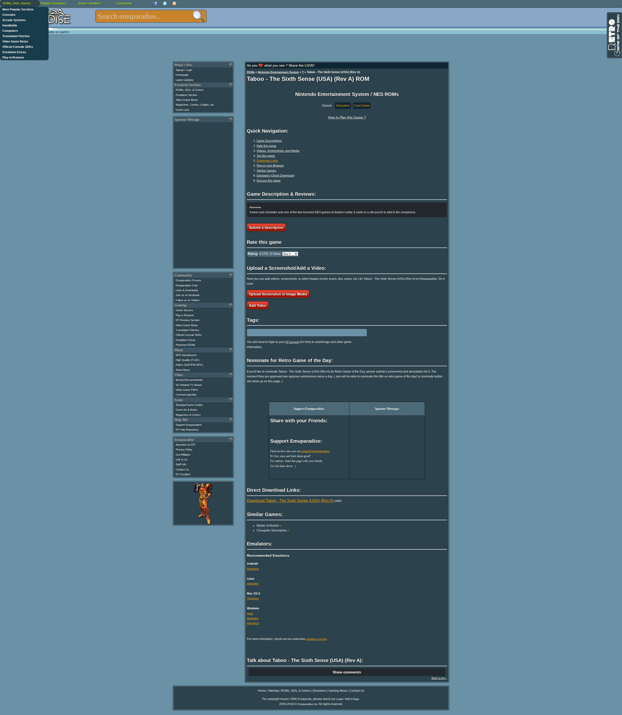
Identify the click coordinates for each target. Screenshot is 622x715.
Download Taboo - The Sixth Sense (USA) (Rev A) (290, 501)
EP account (292, 341)
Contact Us (182, 469)
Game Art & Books (187, 409)
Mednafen (253, 583)
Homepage (182, 74)
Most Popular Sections (18, 9)
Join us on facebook (187, 295)
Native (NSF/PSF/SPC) (189, 364)
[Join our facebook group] (155, 3)
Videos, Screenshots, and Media (278, 151)
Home (262, 690)
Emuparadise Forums (188, 280)
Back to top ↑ (439, 678)
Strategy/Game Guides (189, 404)
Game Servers (184, 310)
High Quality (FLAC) (187, 359)
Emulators (319, 690)
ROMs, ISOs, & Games (190, 89)
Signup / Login (184, 69)
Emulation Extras (14, 52)
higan (250, 613)
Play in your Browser (270, 165)
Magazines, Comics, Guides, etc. (195, 104)
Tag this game (266, 156)
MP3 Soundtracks (186, 355)
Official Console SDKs (17, 47)
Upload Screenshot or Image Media (278, 293)
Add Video (257, 305)
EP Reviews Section (187, 320)
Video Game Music (187, 99)
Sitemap (273, 690)
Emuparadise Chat (187, 285)
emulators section (316, 639)
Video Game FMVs (187, 389)
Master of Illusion (269, 525)
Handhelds (9, 25)
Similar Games (266, 170)
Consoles (9, 15)
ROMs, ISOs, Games (17, 3)
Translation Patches (16, 36)
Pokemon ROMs (185, 344)
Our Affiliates (183, 454)
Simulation (343, 105)
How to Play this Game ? (347, 117)
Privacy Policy (184, 449)
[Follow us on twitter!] (165, 3)
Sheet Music (183, 369)
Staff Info (181, 464)
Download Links (267, 160)
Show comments (347, 672)
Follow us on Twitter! (188, 300)
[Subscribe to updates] (174, 3)
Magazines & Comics (188, 414)
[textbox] (151, 16)
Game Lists (182, 109)
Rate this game (266, 146)
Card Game (362, 105)
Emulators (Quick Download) (275, 175)
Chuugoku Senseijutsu (273, 530)
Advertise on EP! (185, 444)
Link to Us (182, 459)
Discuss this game (269, 180)
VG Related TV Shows (189, 384)
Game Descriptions (269, 141)
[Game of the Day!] (614, 35)
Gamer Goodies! (89, 3)
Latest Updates (185, 79)
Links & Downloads (187, 290)
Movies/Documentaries (189, 379)
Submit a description (266, 227)
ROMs (251, 72)
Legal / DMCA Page (347, 699)
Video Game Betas (15, 41)
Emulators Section (186, 95)
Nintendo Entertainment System (278, 72)
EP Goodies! (183, 474)
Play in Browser (13, 57)
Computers (10, 31)
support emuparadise (315, 451)
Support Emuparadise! (189, 424)
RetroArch (253, 568)
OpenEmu (253, 598)
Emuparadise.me (307, 704)
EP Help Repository (187, 429)
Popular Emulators (53, 3)
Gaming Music (337, 690)
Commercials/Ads (186, 394)
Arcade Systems (14, 20)
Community (124, 3)
